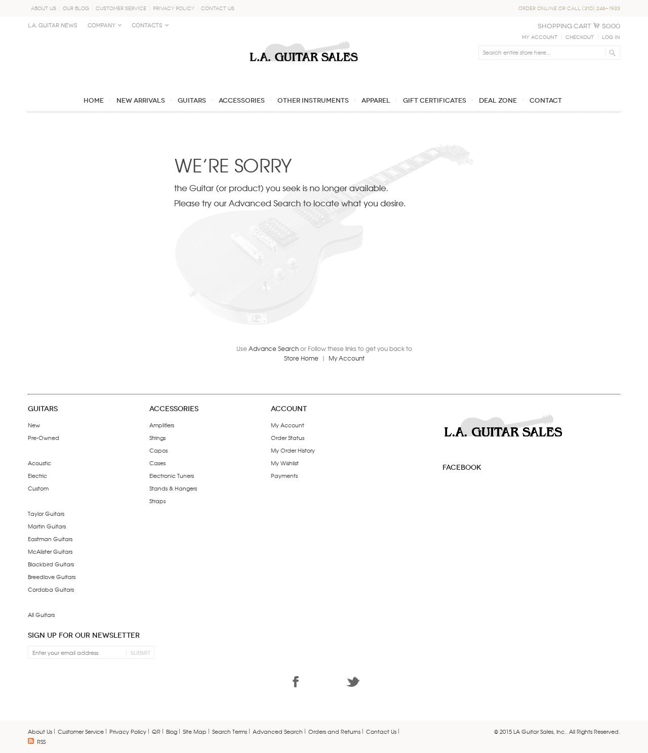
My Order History (293, 450)
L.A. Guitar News (52, 25)
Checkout (579, 37)
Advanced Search (278, 731)
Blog (171, 731)
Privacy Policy (173, 8)
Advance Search (274, 348)
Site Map (195, 731)
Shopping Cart (564, 26)
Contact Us (217, 8)
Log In (611, 37)
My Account (539, 37)
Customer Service (121, 8)
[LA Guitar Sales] (303, 36)
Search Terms (229, 731)
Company (101, 25)
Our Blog (76, 8)
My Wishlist (285, 463)
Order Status (287, 437)
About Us (43, 8)
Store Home (301, 358)
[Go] (611, 52)
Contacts (147, 25)
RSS (41, 741)
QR (156, 731)
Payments (284, 475)
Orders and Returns (334, 731)
